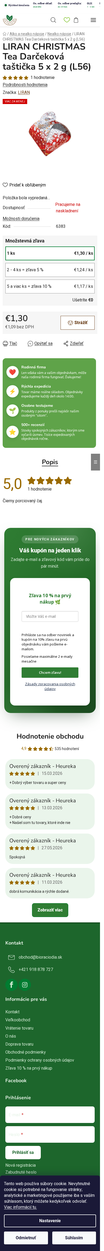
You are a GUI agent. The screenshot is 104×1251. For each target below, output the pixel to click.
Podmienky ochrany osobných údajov (39, 1060)
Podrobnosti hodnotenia (25, 84)
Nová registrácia (20, 1165)
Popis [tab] (50, 462)
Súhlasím (74, 1237)
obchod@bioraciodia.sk (40, 957)
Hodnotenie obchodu (50, 736)
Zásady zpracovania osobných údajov (50, 686)
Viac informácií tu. (20, 1207)
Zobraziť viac (50, 910)
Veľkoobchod (17, 1019)
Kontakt (12, 1011)
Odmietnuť (26, 1237)
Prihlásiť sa (23, 1152)
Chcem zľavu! (50, 672)
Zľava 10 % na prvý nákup (28, 1068)
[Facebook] (11, 985)
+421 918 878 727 (36, 969)
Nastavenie (50, 1220)
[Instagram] (25, 985)
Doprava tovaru (19, 1044)
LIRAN (24, 92)
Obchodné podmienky (25, 1052)
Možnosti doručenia (21, 218)
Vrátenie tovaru (19, 1028)
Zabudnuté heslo (21, 1172)
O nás (10, 1036)
